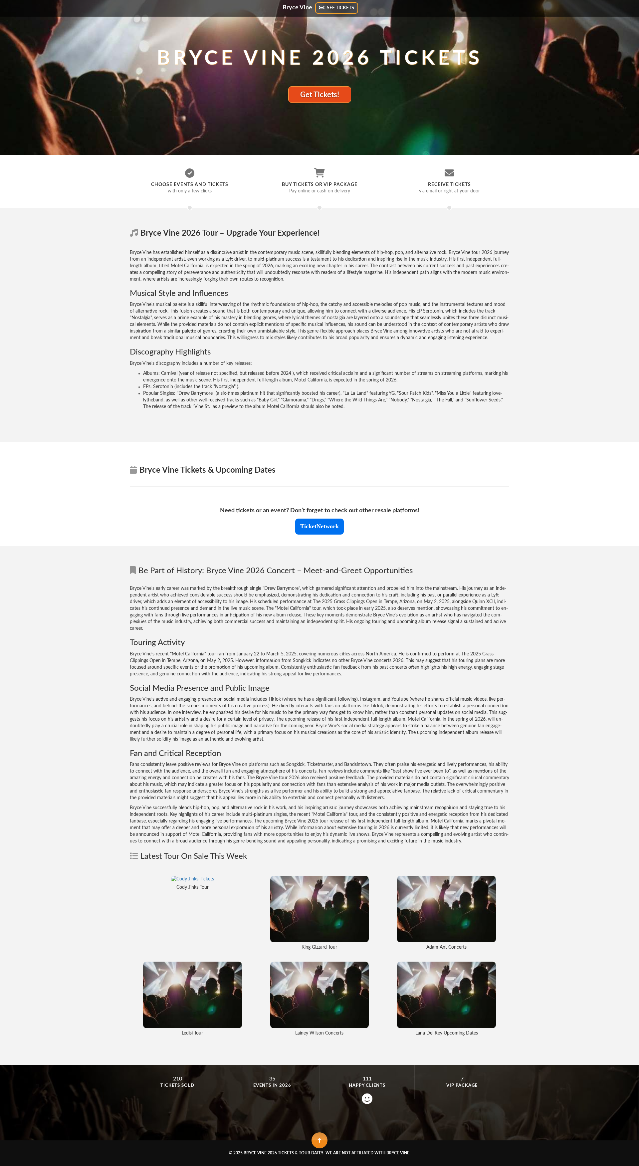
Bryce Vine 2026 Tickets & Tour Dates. (284, 1153)
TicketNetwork (319, 526)
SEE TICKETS (340, 8)
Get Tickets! (319, 95)
